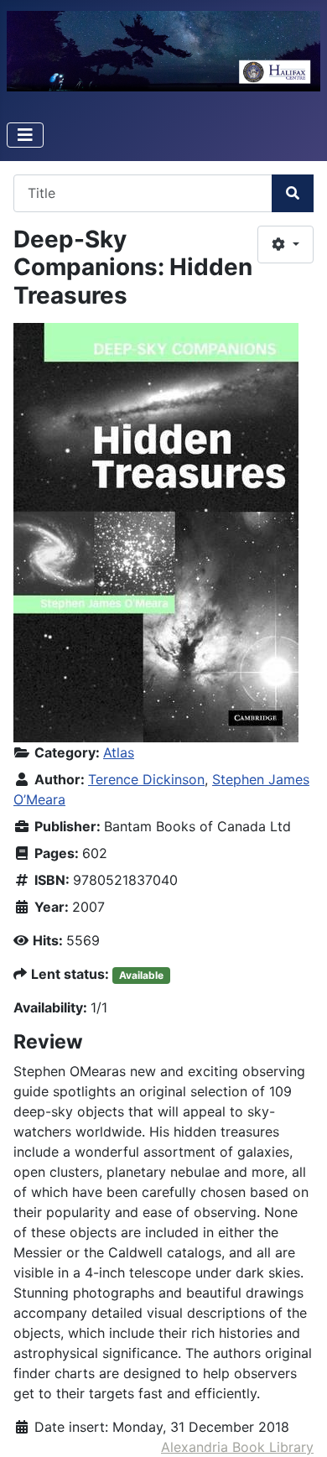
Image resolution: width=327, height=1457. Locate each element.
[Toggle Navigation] (25, 135)
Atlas (118, 752)
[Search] (293, 193)
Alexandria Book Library (237, 1447)
